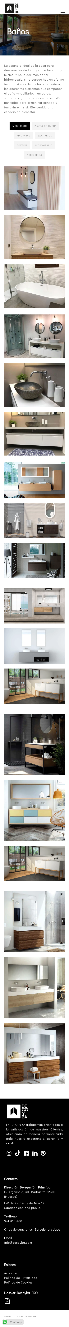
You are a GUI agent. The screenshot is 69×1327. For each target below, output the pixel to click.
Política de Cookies (18, 1282)
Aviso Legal (12, 1273)
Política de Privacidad (20, 1278)
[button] (63, 11)
